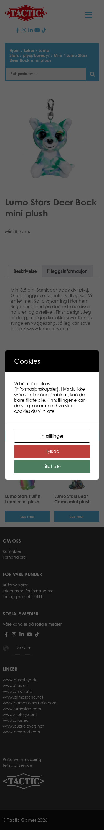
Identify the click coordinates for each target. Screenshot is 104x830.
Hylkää (52, 451)
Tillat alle (52, 466)
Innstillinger (52, 436)
